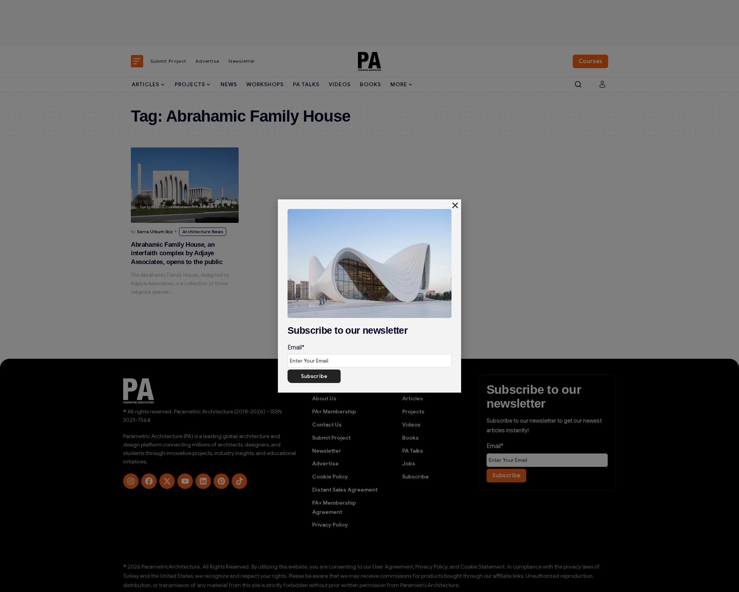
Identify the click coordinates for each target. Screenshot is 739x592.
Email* (296, 347)
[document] (369, 296)
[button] (455, 205)
